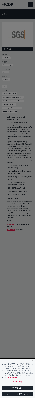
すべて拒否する (17, 388)
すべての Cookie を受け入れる (17, 394)
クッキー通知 (12, 377)
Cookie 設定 (17, 382)
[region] (17, 378)
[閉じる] (33, 361)
